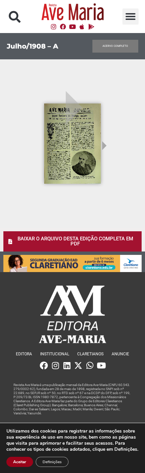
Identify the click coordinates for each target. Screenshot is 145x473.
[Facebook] (63, 27)
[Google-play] (91, 27)
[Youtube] (72, 27)
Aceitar (19, 462)
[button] (15, 17)
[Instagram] (54, 27)
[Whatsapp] (90, 365)
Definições (52, 462)
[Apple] (82, 27)
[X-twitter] (78, 365)
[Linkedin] (67, 365)
